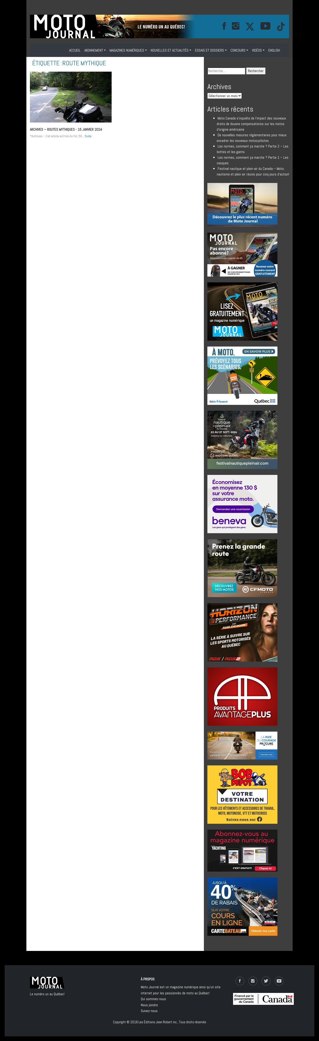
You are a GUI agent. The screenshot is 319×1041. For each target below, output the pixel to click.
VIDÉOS (257, 50)
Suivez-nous (149, 1010)
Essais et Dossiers (209, 50)
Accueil (75, 50)
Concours (237, 50)
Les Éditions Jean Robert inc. (157, 1022)
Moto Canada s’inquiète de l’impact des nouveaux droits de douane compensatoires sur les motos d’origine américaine (251, 124)
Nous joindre (149, 1004)
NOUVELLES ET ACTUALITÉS (169, 50)
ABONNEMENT (93, 50)
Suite (88, 136)
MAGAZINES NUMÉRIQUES (127, 50)
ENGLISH (274, 50)
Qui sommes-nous (153, 998)
